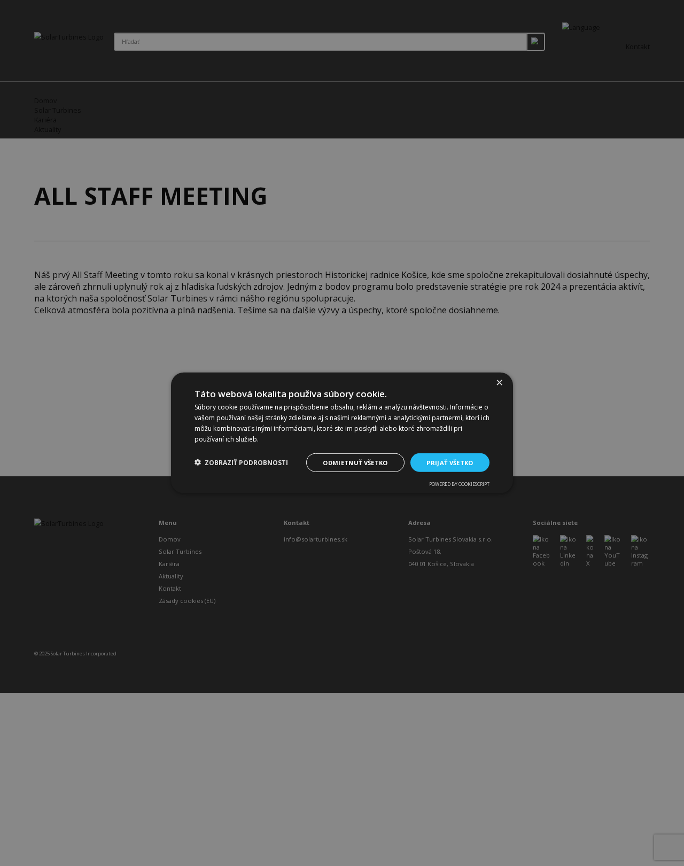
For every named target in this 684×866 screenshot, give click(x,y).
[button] (241, 463)
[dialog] (342, 433)
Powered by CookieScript (459, 484)
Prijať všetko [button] (449, 462)
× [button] (499, 383)
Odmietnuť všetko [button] (355, 462)
